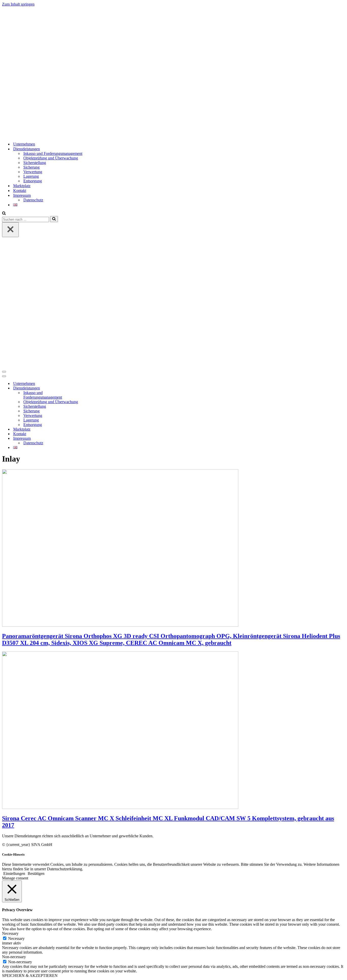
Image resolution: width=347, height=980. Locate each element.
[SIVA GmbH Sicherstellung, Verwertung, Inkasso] (67, 135)
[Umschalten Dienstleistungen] (90, 388)
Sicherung (31, 167)
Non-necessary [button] (14, 957)
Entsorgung (32, 181)
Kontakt (19, 190)
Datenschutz (33, 200)
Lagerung (31, 176)
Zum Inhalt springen (18, 4)
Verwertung (32, 172)
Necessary (16, 938)
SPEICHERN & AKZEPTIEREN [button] (30, 975)
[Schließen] (10, 229)
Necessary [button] (10, 933)
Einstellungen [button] (14, 873)
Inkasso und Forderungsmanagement (52, 153)
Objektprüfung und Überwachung (50, 158)
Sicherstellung (34, 162)
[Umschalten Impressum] (90, 438)
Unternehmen (24, 144)
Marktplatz (21, 186)
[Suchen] (4, 213)
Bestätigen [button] (36, 873)
